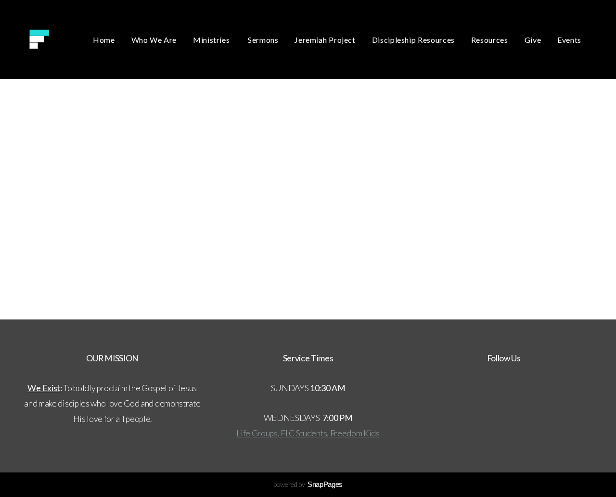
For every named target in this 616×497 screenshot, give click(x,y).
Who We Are (154, 39)
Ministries (212, 39)
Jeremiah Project (325, 39)
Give (533, 39)
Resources (489, 39)
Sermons (263, 39)
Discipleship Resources (413, 39)
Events (569, 39)
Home (104, 39)
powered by (308, 484)
